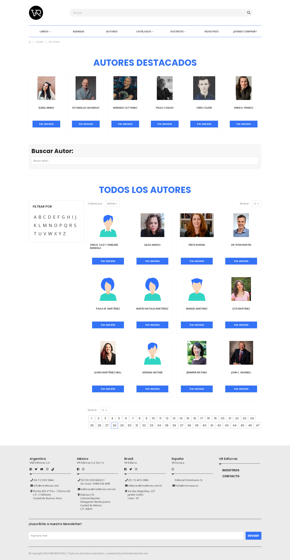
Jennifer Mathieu (197, 372)
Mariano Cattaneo (125, 107)
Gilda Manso (152, 245)
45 (242, 425)
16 (194, 418)
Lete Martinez (241, 308)
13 (174, 418)
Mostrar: (244, 203)
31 (136, 425)
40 (204, 425)
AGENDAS (78, 31)
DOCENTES (176, 31)
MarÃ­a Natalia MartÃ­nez (152, 308)
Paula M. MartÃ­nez (108, 308)
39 (196, 425)
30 (129, 425)
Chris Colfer (204, 107)
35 (166, 425)
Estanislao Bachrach (85, 107)
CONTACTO (231, 476)
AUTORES (111, 31)
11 (160, 418)
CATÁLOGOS (143, 31)
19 (215, 418)
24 (252, 418)
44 (235, 425)
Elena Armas (46, 107)
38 (189, 425)
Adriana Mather (152, 372)
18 (208, 418)
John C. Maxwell (241, 372)
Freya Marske (197, 245)
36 (174, 425)
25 (92, 425)
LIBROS (44, 31)
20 (223, 418)
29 (122, 425)
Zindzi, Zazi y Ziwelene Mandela (104, 246)
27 (107, 425)
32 (144, 425)
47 (258, 425)
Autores (54, 41)
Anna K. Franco (243, 107)
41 (211, 425)
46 (250, 425)
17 (201, 418)
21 (229, 418)
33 (151, 425)
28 (115, 425)
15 (187, 418)
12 (167, 418)
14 (181, 418)
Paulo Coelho (165, 107)
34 (159, 425)
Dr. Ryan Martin (241, 245)
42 (219, 425)
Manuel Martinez (197, 308)
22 (237, 418)
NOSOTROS (211, 31)
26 (99, 425)
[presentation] (25, 96)
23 (244, 418)
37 (181, 425)
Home (39, 41)
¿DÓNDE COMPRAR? (245, 31)
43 (227, 425)
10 (153, 418)
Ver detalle (46, 124)
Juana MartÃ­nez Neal (107, 372)
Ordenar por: (95, 203)
